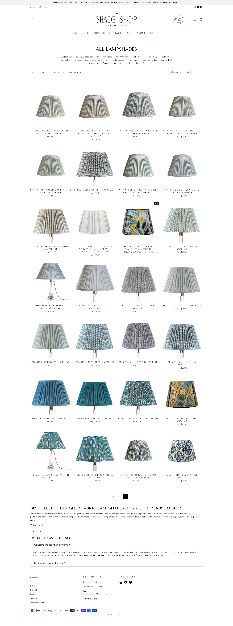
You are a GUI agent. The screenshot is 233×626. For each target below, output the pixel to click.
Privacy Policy (35, 590)
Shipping (33, 598)
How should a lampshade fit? (49, 562)
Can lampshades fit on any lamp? (52, 544)
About (32, 7)
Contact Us (34, 577)
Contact (115, 33)
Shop (87, 33)
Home (76, 33)
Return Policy (35, 586)
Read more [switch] (36, 531)
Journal (155, 33)
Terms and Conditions (38, 603)
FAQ (39, 7)
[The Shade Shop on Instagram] (121, 582)
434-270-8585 (93, 598)
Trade (129, 33)
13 (119, 496)
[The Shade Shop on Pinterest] (130, 582)
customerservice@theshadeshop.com (97, 594)
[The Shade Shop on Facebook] (125, 582)
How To (99, 33)
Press (45, 7)
